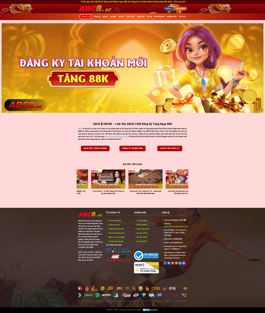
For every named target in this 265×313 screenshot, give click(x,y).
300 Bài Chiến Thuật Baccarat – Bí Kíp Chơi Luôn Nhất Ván (163, 192)
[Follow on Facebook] (165, 263)
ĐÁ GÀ (121, 17)
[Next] (255, 68)
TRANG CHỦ (85, 17)
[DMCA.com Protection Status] (150, 310)
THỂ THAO (130, 17)
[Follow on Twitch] (184, 263)
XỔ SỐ (149, 17)
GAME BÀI (141, 17)
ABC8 (80, 129)
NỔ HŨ (105, 17)
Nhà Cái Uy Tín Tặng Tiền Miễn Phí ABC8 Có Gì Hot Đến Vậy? (88, 192)
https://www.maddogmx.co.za (175, 226)
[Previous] (9, 68)
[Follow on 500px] (180, 263)
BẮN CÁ (97, 17)
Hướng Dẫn (171, 17)
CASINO (113, 17)
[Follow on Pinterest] (172, 263)
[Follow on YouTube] (176, 263)
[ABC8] (114, 8)
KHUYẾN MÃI (159, 17)
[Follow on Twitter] (168, 263)
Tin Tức (182, 17)
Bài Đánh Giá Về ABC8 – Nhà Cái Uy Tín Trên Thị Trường (126, 192)
